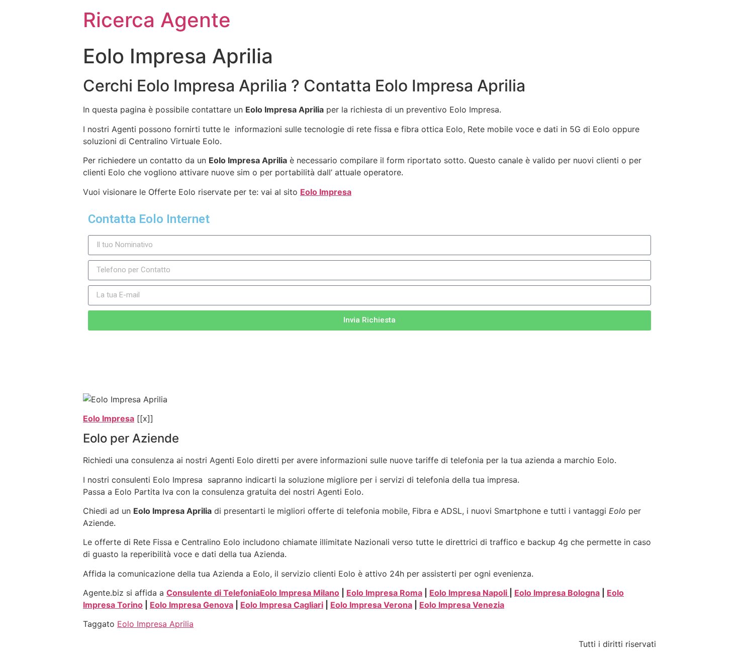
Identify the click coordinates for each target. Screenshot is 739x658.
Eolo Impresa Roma (384, 593)
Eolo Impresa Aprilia (155, 624)
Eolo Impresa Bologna (557, 593)
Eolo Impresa (325, 192)
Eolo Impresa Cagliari (281, 605)
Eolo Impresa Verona (371, 605)
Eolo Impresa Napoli (469, 593)
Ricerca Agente (157, 20)
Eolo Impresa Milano (299, 593)
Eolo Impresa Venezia (461, 605)
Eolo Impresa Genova (191, 605)
